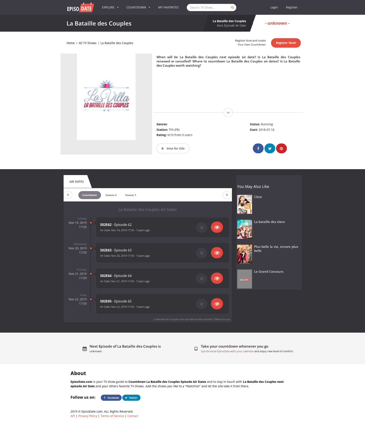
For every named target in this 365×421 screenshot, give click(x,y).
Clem (258, 197)
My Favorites (168, 7)
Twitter (133, 397)
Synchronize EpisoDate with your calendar (227, 351)
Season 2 (111, 195)
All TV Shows (88, 43)
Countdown (89, 195)
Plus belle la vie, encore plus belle (276, 249)
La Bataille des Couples (117, 43)
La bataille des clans (269, 222)
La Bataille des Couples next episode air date (178, 319)
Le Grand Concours (268, 272)
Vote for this (175, 148)
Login (274, 7)
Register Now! (286, 43)
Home (71, 43)
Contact (132, 416)
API (73, 416)
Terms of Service (112, 416)
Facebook (113, 397)
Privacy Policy (87, 416)
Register (292, 7)
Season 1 (130, 195)
